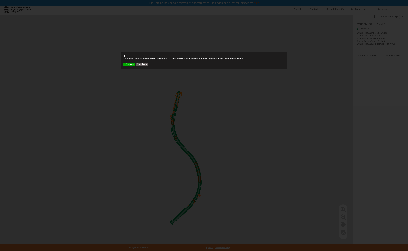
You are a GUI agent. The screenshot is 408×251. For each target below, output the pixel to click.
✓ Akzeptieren (129, 64)
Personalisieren (142, 64)
